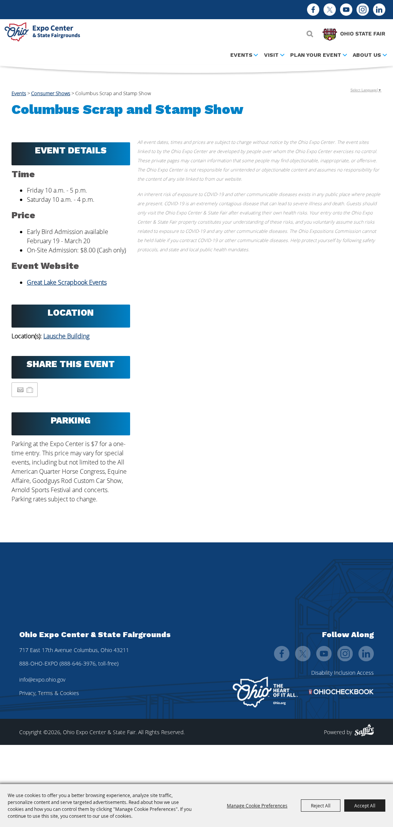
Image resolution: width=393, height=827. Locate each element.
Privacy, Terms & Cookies (49, 693)
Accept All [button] (364, 805)
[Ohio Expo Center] (44, 33)
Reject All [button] (320, 805)
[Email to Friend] (20, 390)
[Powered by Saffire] (364, 730)
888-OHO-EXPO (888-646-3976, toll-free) (69, 663)
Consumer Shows (50, 93)
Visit (271, 55)
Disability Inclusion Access (342, 672)
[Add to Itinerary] (30, 389)
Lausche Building (66, 336)
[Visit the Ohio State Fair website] (353, 32)
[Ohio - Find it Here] (265, 692)
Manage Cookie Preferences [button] (257, 805)
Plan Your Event (315, 55)
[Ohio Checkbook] (341, 692)
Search (310, 34)
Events (241, 55)
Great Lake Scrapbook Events (67, 282)
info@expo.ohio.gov (42, 679)
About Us (367, 55)
